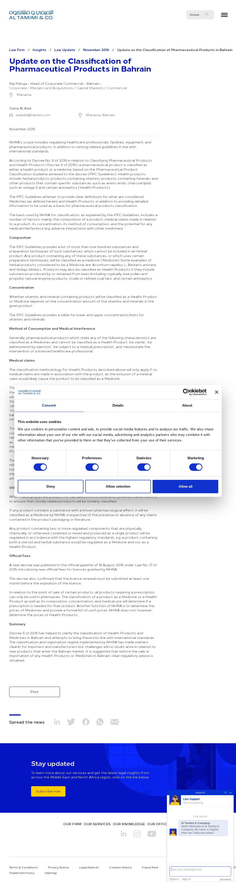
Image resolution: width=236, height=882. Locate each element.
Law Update (64, 49)
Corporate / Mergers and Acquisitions (41, 88)
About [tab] (187, 405)
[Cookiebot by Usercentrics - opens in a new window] (186, 392)
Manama (23, 95)
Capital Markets (90, 88)
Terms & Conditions (23, 867)
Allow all (185, 486)
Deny (51, 486)
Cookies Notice (120, 867)
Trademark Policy (22, 873)
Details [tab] (118, 405)
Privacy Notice (58, 867)
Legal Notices (89, 867)
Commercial (117, 88)
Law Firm (17, 49)
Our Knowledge (129, 824)
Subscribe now (48, 791)
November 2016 (96, 49)
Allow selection (118, 486)
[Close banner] (216, 392)
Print (34, 691)
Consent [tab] (49, 405)
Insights (39, 49)
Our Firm (72, 824)
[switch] (92, 467)
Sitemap (51, 873)
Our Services (97, 824)
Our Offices (159, 824)
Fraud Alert (150, 867)
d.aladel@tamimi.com (33, 115)
